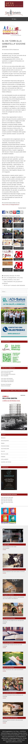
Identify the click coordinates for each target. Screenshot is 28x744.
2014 (11, 499)
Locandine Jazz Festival (6, 461)
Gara (21, 277)
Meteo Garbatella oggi (6, 372)
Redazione (3, 437)
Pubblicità (3, 456)
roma (14, 279)
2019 (11, 500)
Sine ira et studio (4, 453)
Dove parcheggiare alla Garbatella (8, 374)
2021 (4, 502)
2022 (7, 502)
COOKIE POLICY (21, 740)
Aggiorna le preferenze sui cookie (14, 741)
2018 (9, 500)
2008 (9, 497)
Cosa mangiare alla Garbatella (7, 381)
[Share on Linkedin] (18, 212)
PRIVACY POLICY (12, 740)
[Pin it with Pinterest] (14, 212)
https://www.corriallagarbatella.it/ (10, 204)
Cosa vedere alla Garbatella (7, 378)
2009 (12, 497)
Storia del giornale (5, 440)
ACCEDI (4, 549)
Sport (18, 279)
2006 (4, 497)
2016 (4, 500)
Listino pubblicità (4, 459)
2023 (9, 502)
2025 (2, 503)
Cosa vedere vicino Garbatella (7, 380)
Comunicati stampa (5, 445)
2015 (2, 500)
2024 (12, 502)
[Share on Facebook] (3, 212)
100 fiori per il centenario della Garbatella (14, 285)
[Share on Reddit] (11, 212)
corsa (18, 277)
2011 (4, 499)
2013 (9, 499)
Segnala (2, 443)
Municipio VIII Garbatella (6, 384)
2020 (2, 502)
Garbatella (6, 275)
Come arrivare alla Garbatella (7, 371)
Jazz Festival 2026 (5, 448)
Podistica (10, 279)
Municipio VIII (13, 275)
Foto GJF (3, 451)
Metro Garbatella (4, 375)
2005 (2, 497)
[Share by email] (21, 212)
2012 (7, 499)
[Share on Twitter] (7, 212)
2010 (2, 499)
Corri (5, 277)
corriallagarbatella (11, 277)
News (18, 275)
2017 (7, 500)
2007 (7, 497)
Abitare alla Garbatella (5, 385)
